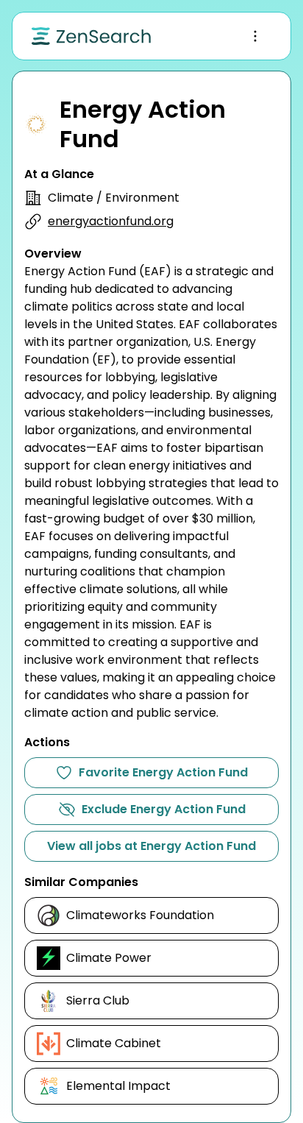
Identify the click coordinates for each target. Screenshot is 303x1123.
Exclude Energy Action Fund (164, 809)
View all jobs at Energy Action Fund (151, 845)
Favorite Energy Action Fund (163, 772)
